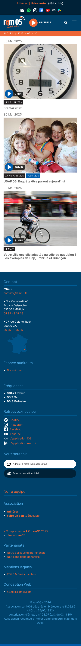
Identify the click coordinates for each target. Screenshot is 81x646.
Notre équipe (14, 491)
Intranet (15, 535)
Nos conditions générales (23, 557)
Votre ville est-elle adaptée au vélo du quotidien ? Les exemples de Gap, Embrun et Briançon (40, 256)
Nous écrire (14, 370)
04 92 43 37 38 (13, 313)
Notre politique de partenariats (26, 552)
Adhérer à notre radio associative (30, 464)
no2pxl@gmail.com (19, 591)
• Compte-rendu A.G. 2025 (26, 531)
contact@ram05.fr (15, 293)
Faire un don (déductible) (26, 473)
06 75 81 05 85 (13, 330)
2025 (20, 33)
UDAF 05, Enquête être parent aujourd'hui (34, 181)
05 (28, 33)
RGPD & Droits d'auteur (21, 574)
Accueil (8, 33)
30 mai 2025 (13, 108)
